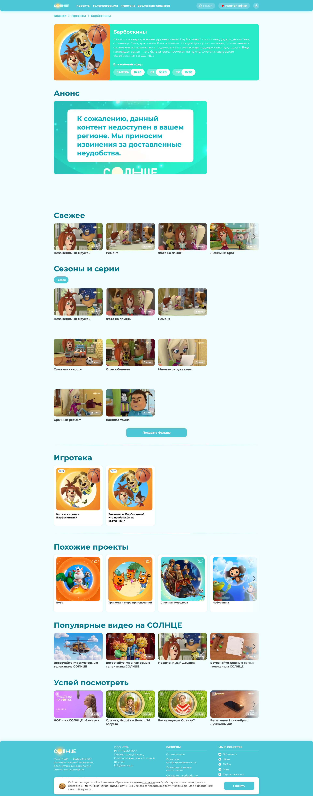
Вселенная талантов (154, 5)
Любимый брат (222, 253)
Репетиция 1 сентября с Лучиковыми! (229, 722)
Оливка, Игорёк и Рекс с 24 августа (128, 722)
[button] (251, 241)
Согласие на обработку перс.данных (182, 777)
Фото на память (170, 253)
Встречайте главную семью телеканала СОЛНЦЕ (76, 664)
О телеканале (175, 754)
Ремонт (112, 253)
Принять (239, 785)
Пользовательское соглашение (179, 769)
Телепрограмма (105, 5)
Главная (60, 16)
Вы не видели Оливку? (176, 720)
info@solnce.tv (123, 765)
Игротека (127, 5)
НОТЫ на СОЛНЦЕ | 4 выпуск (77, 720)
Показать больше (156, 432)
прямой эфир (236, 5)
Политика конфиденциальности (181, 761)
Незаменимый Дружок (72, 253)
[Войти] (256, 6)
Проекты (83, 5)
